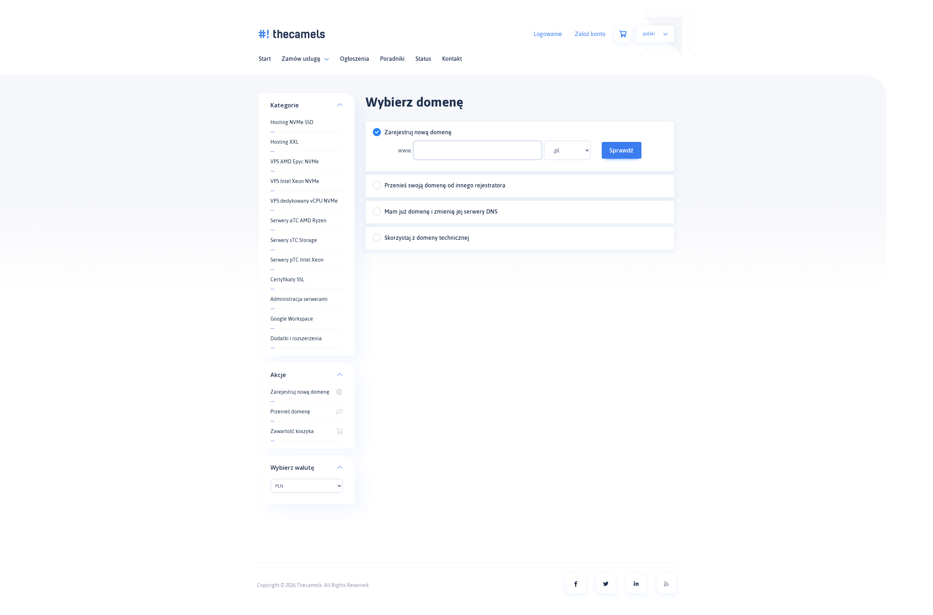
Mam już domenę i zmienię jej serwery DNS (440, 211)
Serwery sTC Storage (293, 240)
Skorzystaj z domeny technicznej (426, 237)
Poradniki (392, 58)
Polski (649, 33)
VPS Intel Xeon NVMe (294, 181)
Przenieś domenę (290, 411)
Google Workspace (291, 319)
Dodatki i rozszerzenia (296, 338)
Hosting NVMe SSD (291, 122)
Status (423, 58)
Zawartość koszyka (292, 431)
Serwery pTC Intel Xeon (297, 260)
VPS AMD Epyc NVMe (294, 161)
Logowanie (548, 34)
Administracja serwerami (299, 299)
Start (265, 58)
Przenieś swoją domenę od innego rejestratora (444, 185)
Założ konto (590, 34)
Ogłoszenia (354, 58)
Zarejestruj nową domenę (299, 392)
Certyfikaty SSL (287, 279)
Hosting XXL (284, 142)
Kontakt (452, 58)
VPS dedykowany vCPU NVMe (304, 201)
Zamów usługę (302, 58)
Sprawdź (621, 150)
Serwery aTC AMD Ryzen (298, 220)
